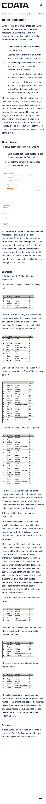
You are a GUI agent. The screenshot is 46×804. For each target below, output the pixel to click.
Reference (22, 14)
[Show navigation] (40, 798)
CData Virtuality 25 (8, 14)
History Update (8, 716)
